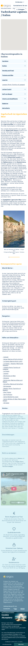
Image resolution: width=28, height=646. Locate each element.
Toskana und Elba (7, 75)
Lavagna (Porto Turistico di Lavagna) (13, 85)
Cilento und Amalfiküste (10, 99)
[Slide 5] (13, 257)
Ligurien (4, 80)
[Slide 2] (10, 257)
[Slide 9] (17, 257)
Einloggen (21, 9)
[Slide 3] (11, 257)
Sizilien (4, 66)
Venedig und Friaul (8, 70)
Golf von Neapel (7, 94)
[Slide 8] (16, 257)
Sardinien (5, 61)
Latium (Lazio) (6, 89)
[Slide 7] (15, 257)
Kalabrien (5, 103)
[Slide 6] (14, 257)
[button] (20, 2)
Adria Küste (6, 108)
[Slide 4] (12, 257)
